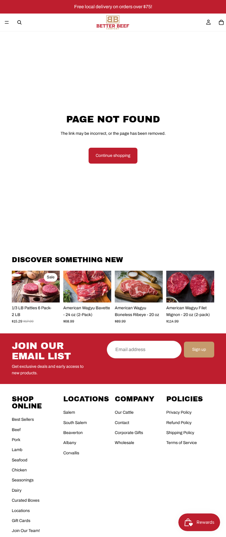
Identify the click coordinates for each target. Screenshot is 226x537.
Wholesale (124, 442)
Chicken (19, 470)
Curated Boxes (25, 500)
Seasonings (23, 480)
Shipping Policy (180, 432)
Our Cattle (124, 412)
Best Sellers (23, 419)
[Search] (19, 22)
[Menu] (7, 22)
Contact (122, 422)
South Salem (75, 422)
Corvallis (71, 453)
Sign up (199, 349)
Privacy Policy (179, 412)
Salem (69, 412)
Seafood (19, 460)
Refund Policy (179, 422)
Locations (21, 510)
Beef (16, 430)
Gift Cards (21, 520)
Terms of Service (181, 442)
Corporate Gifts (129, 432)
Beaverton (73, 432)
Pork (16, 440)
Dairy (16, 490)
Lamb (17, 450)
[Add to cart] (50, 293)
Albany (69, 442)
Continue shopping (113, 155)
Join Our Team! (26, 530)
